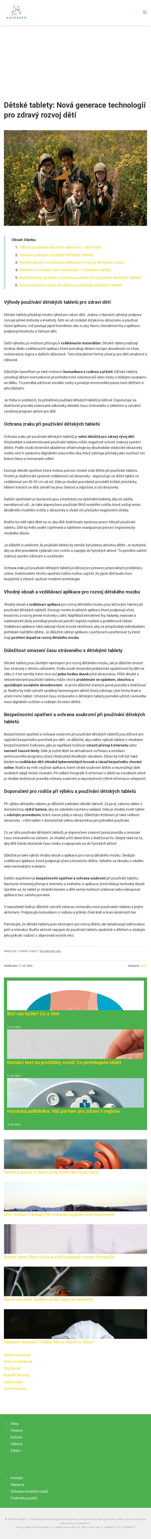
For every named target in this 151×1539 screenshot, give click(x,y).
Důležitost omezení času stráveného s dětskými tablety (65, 270)
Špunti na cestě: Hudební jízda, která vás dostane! (48, 1299)
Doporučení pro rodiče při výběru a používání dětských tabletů (70, 285)
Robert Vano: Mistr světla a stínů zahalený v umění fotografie (59, 1257)
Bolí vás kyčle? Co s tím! (33, 1014)
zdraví (143, 965)
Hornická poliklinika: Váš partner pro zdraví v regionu (63, 1111)
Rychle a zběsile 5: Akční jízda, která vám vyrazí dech (51, 1172)
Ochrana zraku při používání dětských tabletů (56, 255)
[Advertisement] (75, 54)
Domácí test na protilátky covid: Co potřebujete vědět (64, 1062)
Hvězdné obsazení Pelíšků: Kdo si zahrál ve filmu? (49, 1342)
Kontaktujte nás (50, 951)
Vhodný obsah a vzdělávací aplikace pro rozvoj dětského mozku (71, 262)
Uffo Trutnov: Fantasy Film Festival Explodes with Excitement (59, 1214)
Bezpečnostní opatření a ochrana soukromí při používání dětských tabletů (80, 277)
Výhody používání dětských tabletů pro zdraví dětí (60, 247)
